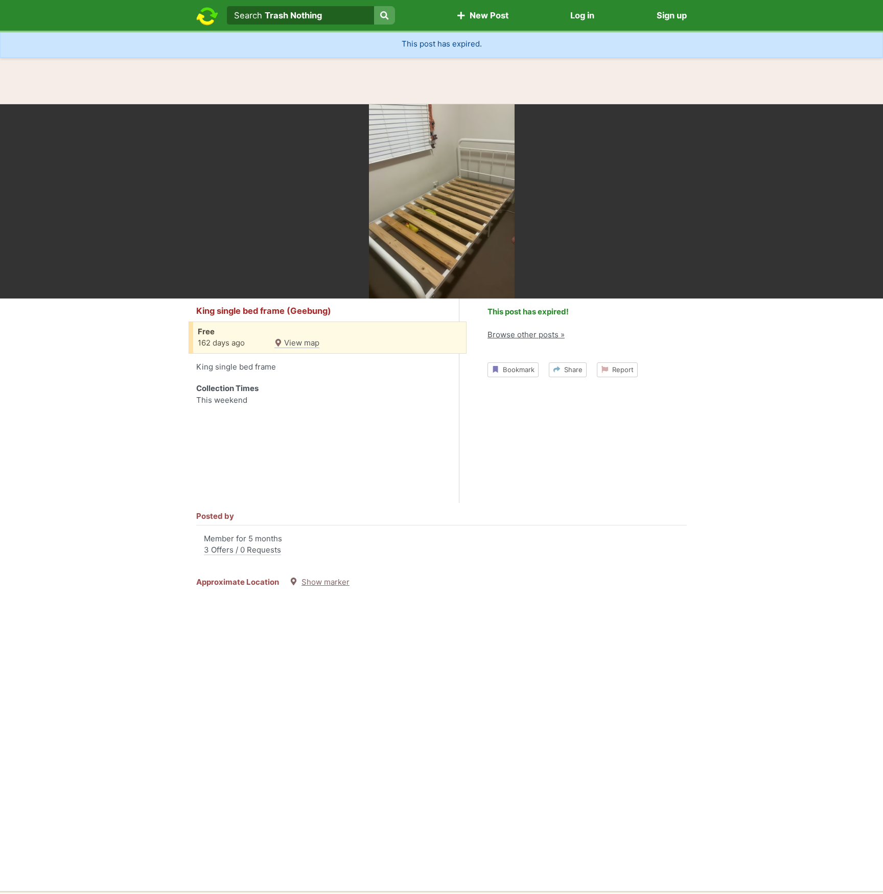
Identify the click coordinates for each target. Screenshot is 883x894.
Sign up (672, 15)
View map (300, 343)
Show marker (325, 582)
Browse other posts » (526, 334)
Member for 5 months (243, 544)
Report (621, 369)
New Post (487, 15)
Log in (582, 15)
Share (571, 369)
